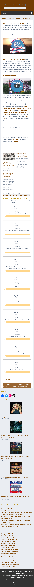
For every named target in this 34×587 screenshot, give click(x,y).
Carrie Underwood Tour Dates (10, 564)
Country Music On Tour (20, 571)
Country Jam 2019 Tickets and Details (16, 18)
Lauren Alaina (26, 112)
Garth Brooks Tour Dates (8, 553)
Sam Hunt (12, 23)
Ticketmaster (14, 195)
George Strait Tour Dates (8, 534)
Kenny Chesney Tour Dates (9, 560)
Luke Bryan (6, 23)
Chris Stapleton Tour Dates (9, 562)
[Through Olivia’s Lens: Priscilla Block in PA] (16, 408)
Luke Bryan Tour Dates (8, 547)
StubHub (5, 195)
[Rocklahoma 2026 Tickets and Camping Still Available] (16, 468)
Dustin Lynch (22, 110)
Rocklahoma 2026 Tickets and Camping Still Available (14, 477)
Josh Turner (18, 112)
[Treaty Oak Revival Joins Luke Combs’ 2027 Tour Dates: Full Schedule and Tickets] (16, 448)
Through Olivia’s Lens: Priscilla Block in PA (11, 417)
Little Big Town (20, 23)
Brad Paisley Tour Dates (8, 543)
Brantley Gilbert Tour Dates (9, 539)
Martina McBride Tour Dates (9, 551)
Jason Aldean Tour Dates (8, 545)
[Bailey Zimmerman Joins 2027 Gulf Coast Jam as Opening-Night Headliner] (9, 181)
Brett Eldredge (7, 110)
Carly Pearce (6, 114)
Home (4, 13)
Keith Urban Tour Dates (8, 559)
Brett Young (10, 112)
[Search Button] (28, 7)
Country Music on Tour (23, 581)
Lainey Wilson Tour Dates (8, 555)
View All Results (7, 379)
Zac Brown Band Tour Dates (9, 549)
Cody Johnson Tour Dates (8, 541)
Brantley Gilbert (26, 108)
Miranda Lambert (16, 108)
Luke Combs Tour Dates (8, 566)
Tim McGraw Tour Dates (8, 557)
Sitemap (21, 573)
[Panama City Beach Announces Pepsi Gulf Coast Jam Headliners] (23, 161)
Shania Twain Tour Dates (8, 535)
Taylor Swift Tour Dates (8, 537)
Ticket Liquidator (25, 195)
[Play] (17, 86)
